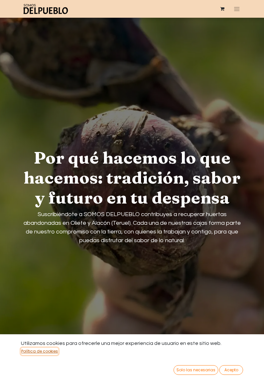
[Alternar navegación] (237, 9)
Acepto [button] (231, 370)
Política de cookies (39, 351)
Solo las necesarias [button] (195, 370)
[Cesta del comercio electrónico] (222, 9)
